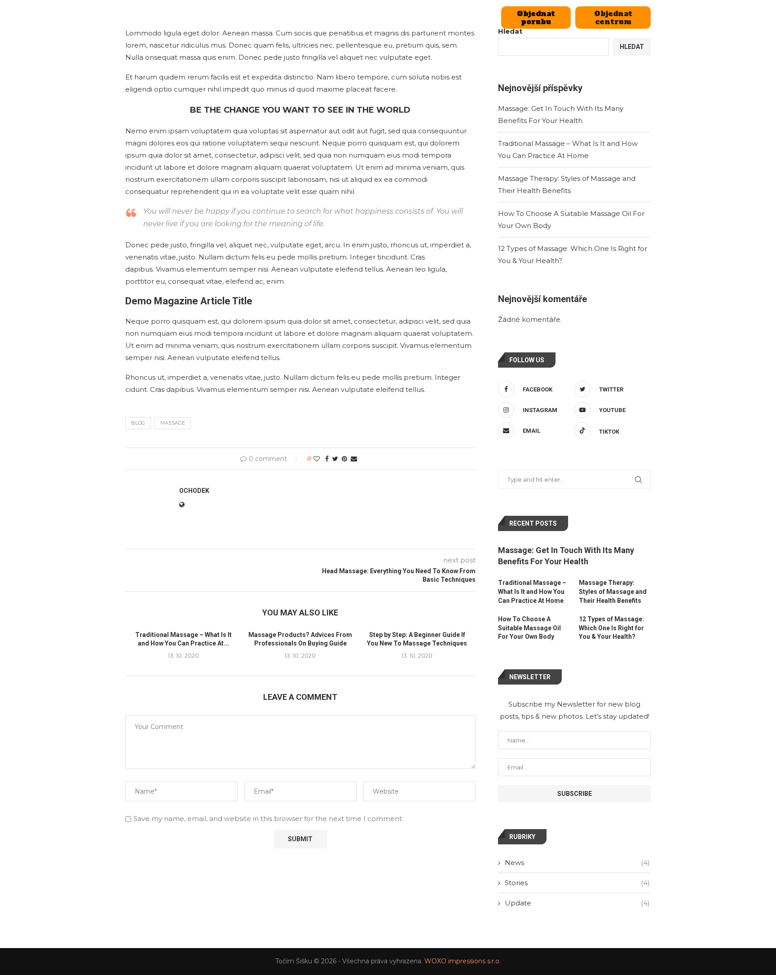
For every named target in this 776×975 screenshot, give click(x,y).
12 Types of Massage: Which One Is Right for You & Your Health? (611, 627)
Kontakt (475, 17)
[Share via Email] (354, 459)
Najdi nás (423, 17)
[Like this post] (316, 459)
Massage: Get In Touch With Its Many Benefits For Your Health (566, 555)
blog (138, 423)
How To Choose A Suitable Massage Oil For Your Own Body (529, 627)
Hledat (632, 46)
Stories (577, 882)
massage (172, 423)
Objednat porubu (536, 17)
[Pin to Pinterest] (344, 459)
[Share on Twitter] (335, 459)
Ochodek (194, 490)
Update (577, 903)
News (577, 862)
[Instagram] (148, 17)
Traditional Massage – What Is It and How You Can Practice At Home (532, 591)
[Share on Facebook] (327, 459)
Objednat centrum (613, 17)
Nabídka (352, 17)
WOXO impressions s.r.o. (462, 961)
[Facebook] (128, 17)
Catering (302, 17)
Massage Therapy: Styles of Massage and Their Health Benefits (613, 591)
